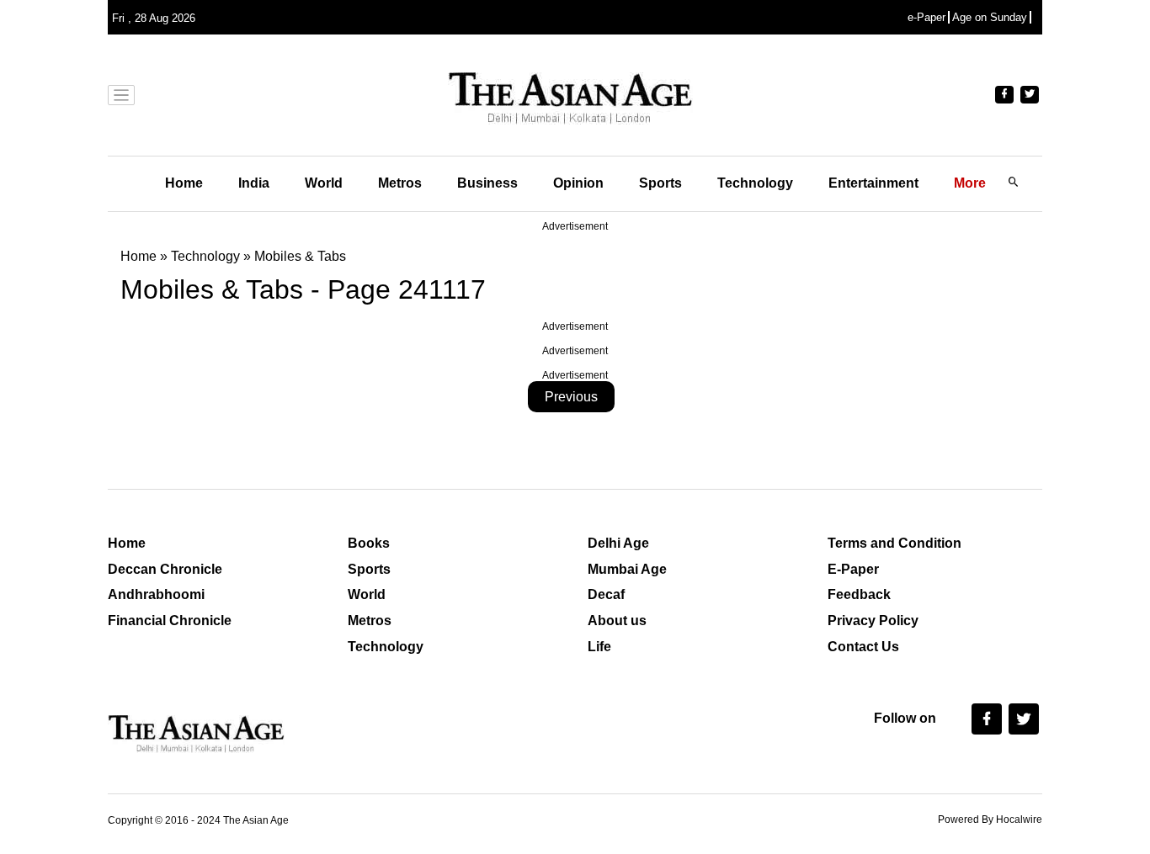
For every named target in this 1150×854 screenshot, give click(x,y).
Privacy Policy (873, 620)
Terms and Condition (894, 543)
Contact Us (863, 646)
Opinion (578, 183)
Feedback (859, 594)
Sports (660, 183)
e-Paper (926, 17)
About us (617, 620)
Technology (755, 183)
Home (184, 183)
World (324, 183)
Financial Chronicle (170, 620)
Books (369, 543)
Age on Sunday (989, 17)
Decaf (606, 594)
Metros (400, 183)
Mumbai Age (627, 569)
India (253, 183)
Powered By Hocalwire (990, 819)
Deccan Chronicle (165, 569)
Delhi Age (618, 543)
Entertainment (873, 183)
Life (599, 646)
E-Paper (853, 569)
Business (487, 183)
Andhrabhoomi (156, 594)
